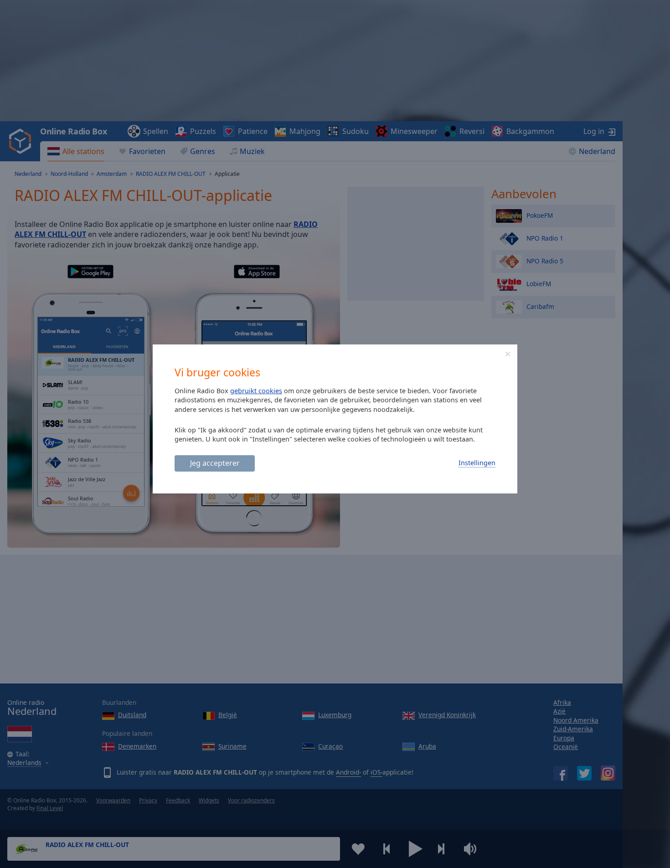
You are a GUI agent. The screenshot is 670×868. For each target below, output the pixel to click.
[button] (507, 354)
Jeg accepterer (215, 463)
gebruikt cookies (256, 390)
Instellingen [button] (477, 462)
